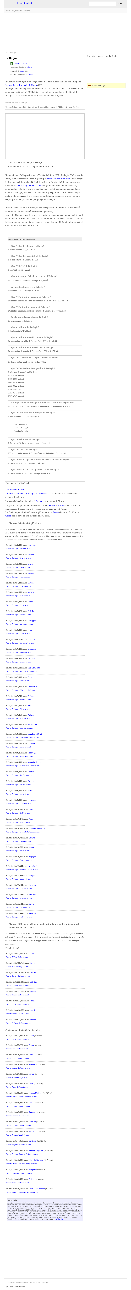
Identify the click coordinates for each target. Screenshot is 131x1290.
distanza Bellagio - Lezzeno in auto (18, 662)
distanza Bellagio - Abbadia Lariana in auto (22, 870)
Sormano (32, 894)
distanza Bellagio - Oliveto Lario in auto (20, 690)
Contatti (45, 1282)
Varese (31, 1074)
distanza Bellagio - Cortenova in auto (19, 804)
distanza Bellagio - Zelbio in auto (18, 813)
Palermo (33, 1020)
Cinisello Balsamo (36, 1160)
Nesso (31, 847)
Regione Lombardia (21, 63)
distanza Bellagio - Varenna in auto (18, 577)
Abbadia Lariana (35, 866)
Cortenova (32, 800)
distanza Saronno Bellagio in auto (18, 1116)
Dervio (31, 904)
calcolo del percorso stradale (28, 185)
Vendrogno (32, 753)
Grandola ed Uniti (35, 734)
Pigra (31, 819)
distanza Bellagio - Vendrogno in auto (19, 756)
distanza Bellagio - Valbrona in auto (19, 917)
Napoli (32, 1010)
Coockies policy (22, 1282)
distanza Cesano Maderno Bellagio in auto (21, 1097)
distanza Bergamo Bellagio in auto (18, 1145)
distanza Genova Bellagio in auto (18, 976)
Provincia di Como (28, 85)
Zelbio (31, 809)
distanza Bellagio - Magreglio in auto (19, 652)
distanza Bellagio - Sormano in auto (19, 898)
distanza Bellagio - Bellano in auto (18, 700)
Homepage (11, 1282)
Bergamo (32, 1141)
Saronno (32, 1112)
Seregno (32, 1064)
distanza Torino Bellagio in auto (17, 967)
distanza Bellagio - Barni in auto (18, 681)
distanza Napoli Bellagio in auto (17, 1014)
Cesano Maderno (35, 1093)
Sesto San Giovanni (37, 1189)
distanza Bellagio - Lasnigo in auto (18, 841)
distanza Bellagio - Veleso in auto (18, 794)
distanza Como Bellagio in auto (17, 1049)
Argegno (32, 857)
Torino (61, 505)
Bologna (33, 982)
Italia (6, 52)
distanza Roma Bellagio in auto (17, 1004)
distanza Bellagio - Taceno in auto (18, 785)
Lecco (56, 512)
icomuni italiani (24, 3)
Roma (32, 1001)
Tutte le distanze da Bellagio (15, 489)
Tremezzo (42, 493)
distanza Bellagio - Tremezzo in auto (19, 549)
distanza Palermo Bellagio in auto (18, 1023)
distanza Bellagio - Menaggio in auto (19, 624)
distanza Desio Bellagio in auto (17, 1087)
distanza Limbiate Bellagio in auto (18, 1125)
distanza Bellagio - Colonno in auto (19, 747)
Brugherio (33, 1170)
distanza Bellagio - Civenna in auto (18, 586)
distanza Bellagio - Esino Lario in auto (20, 643)
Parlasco (31, 715)
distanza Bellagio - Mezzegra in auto (19, 596)
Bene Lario (32, 724)
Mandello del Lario (35, 762)
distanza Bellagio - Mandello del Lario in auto (23, 766)
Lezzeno (31, 658)
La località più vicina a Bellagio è (21, 493)
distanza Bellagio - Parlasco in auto (19, 719)
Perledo (31, 611)
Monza (31, 1131)
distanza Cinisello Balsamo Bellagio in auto (21, 1164)
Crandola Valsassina (37, 828)
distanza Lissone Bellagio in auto (18, 1106)
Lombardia (10, 85)
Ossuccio (31, 630)
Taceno (31, 781)
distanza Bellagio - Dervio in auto (18, 907)
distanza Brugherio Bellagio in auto (19, 1173)
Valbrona (32, 913)
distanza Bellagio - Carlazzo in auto (19, 889)
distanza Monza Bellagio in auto (17, 1135)
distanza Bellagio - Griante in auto (18, 558)
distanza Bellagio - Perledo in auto (18, 615)
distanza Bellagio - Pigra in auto (18, 822)
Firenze (33, 991)
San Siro (31, 772)
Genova (33, 972)
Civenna (31, 583)
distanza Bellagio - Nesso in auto (18, 851)
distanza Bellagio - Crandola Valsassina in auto (23, 832)
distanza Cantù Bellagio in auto (17, 1058)
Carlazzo (32, 885)
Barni (30, 677)
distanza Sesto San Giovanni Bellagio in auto (22, 1192)
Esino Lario (32, 639)
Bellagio (13, 52)
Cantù (31, 1055)
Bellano (31, 696)
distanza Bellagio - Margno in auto (18, 879)
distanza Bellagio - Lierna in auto (18, 567)
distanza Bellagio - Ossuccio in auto (19, 634)
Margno (32, 875)
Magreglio (32, 649)
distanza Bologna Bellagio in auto (18, 985)
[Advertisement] (65, 32)
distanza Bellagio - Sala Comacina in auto (21, 671)
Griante (38, 501)
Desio (31, 1083)
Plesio (30, 705)
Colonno (31, 743)
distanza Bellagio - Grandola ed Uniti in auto (22, 737)
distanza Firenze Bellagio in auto (18, 995)
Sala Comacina (34, 668)
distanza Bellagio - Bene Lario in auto (20, 728)
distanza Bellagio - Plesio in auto (18, 709)
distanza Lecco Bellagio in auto (17, 1039)
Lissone (32, 1103)
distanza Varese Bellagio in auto (17, 1078)
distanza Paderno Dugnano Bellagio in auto (22, 1154)
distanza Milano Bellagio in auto (18, 957)
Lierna (30, 564)
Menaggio (32, 620)
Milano (29, 67)
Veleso (30, 790)
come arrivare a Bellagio (58, 178)
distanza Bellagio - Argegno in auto (18, 860)
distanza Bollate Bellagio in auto (18, 1183)
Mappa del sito (35, 1282)
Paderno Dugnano (36, 1150)
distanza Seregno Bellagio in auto (18, 1068)
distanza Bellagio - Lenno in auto (18, 605)
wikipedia (59, 1219)
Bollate (31, 1179)
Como (22, 71)
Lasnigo (32, 838)
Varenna (31, 573)
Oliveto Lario (33, 687)
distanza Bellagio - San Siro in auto (18, 775)
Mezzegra (32, 592)
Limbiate (32, 1122)
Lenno (30, 602)
